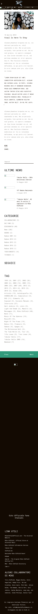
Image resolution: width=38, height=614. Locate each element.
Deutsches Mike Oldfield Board (15, 553)
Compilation (24, 296)
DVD (7, 298)
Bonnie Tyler (27, 592)
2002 (26, 280)
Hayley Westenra (16, 590)
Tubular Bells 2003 (14, 339)
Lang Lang (26, 590)
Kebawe (7, 556)
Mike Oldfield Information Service (16, 545)
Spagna (19, 327)
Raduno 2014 (8, 239)
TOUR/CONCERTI (9, 252)
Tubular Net (9, 548)
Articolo (10, 293)
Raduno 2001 (8, 236)
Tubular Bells (12, 337)
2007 (18, 286)
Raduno (8, 327)
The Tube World (12, 332)
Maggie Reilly (20, 580)
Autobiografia (24, 293)
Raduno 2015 (8, 242)
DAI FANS (7, 223)
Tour (25, 332)
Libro (24, 306)
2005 (26, 283)
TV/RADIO (7, 255)
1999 (7, 280)
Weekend (9, 342)
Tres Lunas (24, 334)
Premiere (20, 324)
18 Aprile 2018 (10, 35)
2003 (7, 283)
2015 (25, 288)
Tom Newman (13, 587)
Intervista (10, 303)
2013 (7, 288)
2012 (26, 286)
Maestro (27, 309)
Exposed (9, 301)
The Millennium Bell (14, 329)
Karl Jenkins (11, 306)
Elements (18, 298)
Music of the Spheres (15, 316)
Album (17, 291)
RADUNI (6, 233)
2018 (7, 291)
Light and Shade (12, 309)
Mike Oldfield (25, 311)
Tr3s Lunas (10, 334)
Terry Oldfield (10, 580)
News (6, 146)
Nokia (8, 324)
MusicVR (9, 319)
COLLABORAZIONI (10, 220)
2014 (16, 288)
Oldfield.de (8, 551)
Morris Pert (22, 587)
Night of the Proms (14, 321)
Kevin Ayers (16, 585)
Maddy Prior (16, 582)
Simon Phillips (17, 592)
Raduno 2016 (8, 245)
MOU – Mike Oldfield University (15, 564)
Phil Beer (24, 585)
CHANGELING (10, 296)
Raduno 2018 (8, 248)
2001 (17, 280)
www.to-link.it (24, 610)
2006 (8, 286)
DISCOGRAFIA (8, 226)
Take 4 (7, 566)
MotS (8, 314)
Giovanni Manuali (24, 301)
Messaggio (10, 311)
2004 (17, 283)
